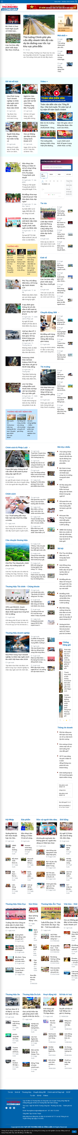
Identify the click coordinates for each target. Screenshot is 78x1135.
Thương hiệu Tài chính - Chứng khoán (22, 586)
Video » (44, 81)
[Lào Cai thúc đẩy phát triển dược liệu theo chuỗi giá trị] (13, 38)
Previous (59, 24)
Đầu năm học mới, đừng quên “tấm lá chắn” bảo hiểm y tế (38, 530)
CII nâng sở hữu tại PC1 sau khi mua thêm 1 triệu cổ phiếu (38, 614)
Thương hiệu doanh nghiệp (18, 633)
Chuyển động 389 (48, 312)
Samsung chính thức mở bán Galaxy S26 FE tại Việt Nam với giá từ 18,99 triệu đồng (29, 362)
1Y (61, 181)
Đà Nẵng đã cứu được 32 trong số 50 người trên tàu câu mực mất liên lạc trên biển (65, 583)
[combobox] (56, 167)
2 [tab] (66, 720)
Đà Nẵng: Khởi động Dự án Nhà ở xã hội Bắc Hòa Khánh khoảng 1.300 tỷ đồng (65, 598)
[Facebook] (6, 1108)
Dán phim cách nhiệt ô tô (63, 786)
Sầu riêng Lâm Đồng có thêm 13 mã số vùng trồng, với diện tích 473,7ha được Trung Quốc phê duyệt (29, 170)
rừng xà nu (62, 790)
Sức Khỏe (33, 904)
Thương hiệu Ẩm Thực (51, 904)
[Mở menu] (2, 1)
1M (50, 181)
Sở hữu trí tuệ (65, 994)
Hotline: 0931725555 (68, 1)
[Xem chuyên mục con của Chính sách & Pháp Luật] (29, 447)
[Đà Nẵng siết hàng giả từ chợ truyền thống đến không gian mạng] (48, 323)
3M (54, 181)
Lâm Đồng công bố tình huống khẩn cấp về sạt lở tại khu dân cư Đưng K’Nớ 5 (65, 569)
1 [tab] (64, 720)
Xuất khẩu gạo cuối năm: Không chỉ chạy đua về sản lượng (61, 281)
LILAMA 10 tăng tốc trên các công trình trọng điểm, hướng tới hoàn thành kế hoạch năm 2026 (38, 643)
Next (71, 24)
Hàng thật (57, 1)
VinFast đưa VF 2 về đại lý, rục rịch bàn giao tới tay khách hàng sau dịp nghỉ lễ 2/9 (29, 336)
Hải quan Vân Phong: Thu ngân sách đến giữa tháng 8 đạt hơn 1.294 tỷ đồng (65, 520)
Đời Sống (64, 819)
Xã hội (60, 548)
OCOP (68, 1092)
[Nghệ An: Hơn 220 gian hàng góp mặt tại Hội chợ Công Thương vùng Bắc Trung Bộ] (30, 89)
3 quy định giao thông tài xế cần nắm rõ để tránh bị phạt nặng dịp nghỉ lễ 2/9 (29, 309)
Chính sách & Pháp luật (56, 1092)
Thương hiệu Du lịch (31, 994)
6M (57, 181)
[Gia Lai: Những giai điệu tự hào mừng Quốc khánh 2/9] (30, 127)
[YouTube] (10, 1108)
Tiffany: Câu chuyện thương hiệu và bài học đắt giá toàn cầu (38, 548)
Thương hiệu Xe (13, 994)
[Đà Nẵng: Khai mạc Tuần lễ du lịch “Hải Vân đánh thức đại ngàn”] (13, 204)
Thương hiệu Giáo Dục (16, 904)
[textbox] (56, 167)
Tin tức (27, 50)
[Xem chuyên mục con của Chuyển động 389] (59, 312)
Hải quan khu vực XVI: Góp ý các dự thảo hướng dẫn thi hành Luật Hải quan (65, 505)
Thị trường (45, 367)
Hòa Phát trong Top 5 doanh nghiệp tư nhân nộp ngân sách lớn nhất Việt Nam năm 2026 (17, 657)
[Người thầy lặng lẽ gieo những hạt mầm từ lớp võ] (13, 127)
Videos (45, 1095)
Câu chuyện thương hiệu (17, 540)
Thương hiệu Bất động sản (19, 412)
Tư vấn (32, 1095)
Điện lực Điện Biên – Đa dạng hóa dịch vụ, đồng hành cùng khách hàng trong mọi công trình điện (38, 662)
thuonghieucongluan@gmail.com (37, 1110)
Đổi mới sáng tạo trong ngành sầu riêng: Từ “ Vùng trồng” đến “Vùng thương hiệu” (37, 569)
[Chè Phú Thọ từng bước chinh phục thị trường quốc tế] (17, 552)
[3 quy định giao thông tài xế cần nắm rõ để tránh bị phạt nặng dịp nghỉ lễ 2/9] (13, 315)
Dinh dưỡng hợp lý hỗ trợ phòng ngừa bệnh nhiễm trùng (65, 775)
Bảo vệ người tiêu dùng (47, 819)
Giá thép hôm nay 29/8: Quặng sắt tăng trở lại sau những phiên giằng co (47, 392)
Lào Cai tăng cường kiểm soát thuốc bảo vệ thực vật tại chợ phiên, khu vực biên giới (29, 388)
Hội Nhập (10, 819)
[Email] (14, 1108)
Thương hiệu (13, 246)
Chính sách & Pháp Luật (29, 397)
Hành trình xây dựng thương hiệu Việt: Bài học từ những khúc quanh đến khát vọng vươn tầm (38, 579)
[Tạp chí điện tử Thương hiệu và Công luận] (13, 1102)
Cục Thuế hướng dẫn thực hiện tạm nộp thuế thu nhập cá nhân (16, 518)
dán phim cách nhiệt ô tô (63, 794)
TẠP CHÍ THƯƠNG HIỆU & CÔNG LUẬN (38, 1127)
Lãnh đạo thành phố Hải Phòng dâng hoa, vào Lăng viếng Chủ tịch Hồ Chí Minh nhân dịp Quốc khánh (46, 229)
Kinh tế (43, 257)
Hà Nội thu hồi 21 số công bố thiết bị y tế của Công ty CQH (38, 465)
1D (42, 181)
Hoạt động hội (50, 994)
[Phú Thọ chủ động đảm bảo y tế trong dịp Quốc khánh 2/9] (13, 290)
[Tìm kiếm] (76, 1)
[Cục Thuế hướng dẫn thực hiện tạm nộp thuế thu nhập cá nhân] (17, 505)
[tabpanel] (13, 102)
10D (46, 181)
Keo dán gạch (63, 802)
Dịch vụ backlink (64, 805)
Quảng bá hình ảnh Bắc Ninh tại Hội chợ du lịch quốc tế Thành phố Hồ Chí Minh (65, 628)
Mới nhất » (62, 35)
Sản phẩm (25, 819)
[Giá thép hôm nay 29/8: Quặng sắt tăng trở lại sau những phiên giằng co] (48, 377)
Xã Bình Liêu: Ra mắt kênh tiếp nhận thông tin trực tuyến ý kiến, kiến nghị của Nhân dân (29, 223)
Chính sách (11, 494)
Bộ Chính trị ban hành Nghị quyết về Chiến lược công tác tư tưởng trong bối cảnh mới (13, 31)
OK (74, 1131)
